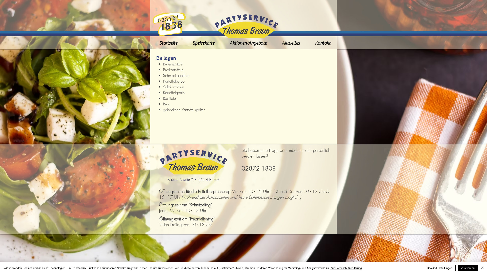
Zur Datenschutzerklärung (346, 268)
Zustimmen (468, 268)
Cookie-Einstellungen (439, 268)
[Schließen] (482, 268)
